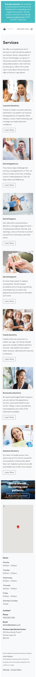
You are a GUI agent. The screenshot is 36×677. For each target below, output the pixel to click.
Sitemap (6, 670)
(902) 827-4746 (23, 29)
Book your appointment (18, 496)
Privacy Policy (16, 670)
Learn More (9, 130)
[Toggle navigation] (31, 29)
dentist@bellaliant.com (11, 625)
